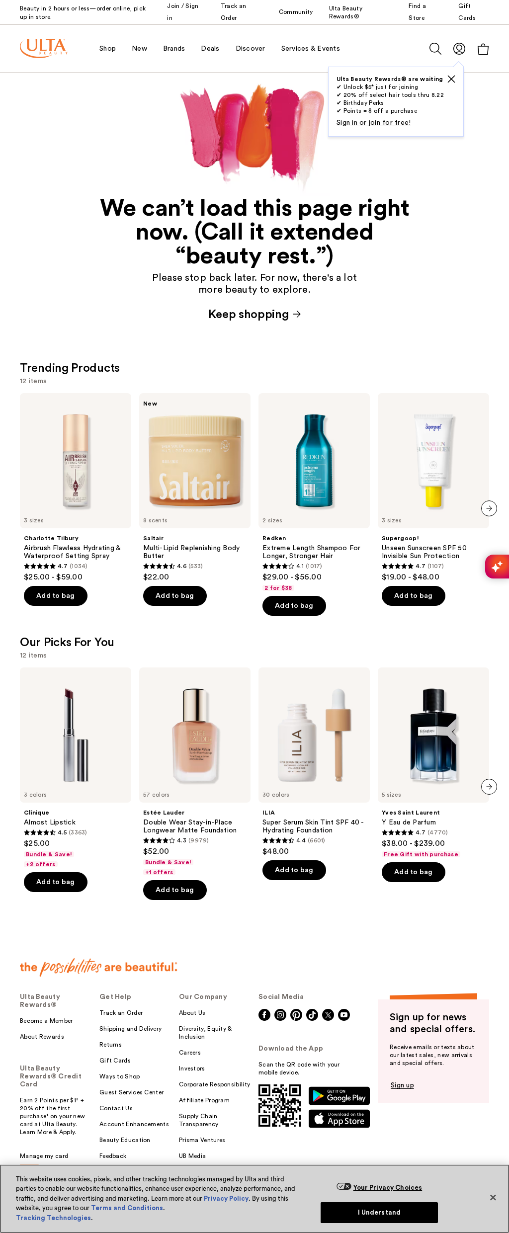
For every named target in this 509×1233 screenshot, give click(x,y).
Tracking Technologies (53, 1218)
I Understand (379, 1212)
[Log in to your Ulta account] (459, 48)
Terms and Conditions (127, 1208)
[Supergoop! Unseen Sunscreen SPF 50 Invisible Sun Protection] (433, 487)
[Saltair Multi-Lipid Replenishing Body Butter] (195, 487)
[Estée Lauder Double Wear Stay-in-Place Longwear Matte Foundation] (195, 771)
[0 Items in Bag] (483, 49)
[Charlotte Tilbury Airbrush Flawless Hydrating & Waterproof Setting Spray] (75, 487)
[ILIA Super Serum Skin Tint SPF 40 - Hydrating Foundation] (314, 761)
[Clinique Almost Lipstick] (75, 767)
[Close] (493, 1197)
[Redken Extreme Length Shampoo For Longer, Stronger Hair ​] (314, 492)
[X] (451, 79)
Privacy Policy (226, 1198)
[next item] (489, 508)
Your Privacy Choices (388, 1187)
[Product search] (435, 49)
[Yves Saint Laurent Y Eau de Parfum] (433, 762)
